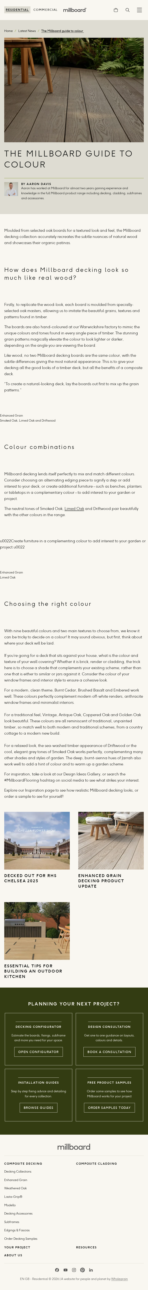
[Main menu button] (139, 10)
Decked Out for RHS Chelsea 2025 (30, 878)
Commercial (45, 10)
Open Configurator (38, 1052)
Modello (10, 1205)
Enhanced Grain (15, 1180)
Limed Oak (74, 508)
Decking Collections (17, 1171)
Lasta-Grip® (13, 1197)
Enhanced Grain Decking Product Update (101, 881)
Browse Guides (39, 1108)
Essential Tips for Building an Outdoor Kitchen (33, 971)
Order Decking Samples (20, 1239)
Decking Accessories (18, 1213)
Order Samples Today (109, 1108)
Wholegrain (119, 1279)
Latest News (27, 31)
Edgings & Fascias (17, 1230)
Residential (17, 10)
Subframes (11, 1222)
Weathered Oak (15, 1188)
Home (8, 31)
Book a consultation (109, 1052)
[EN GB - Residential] (74, 1146)
